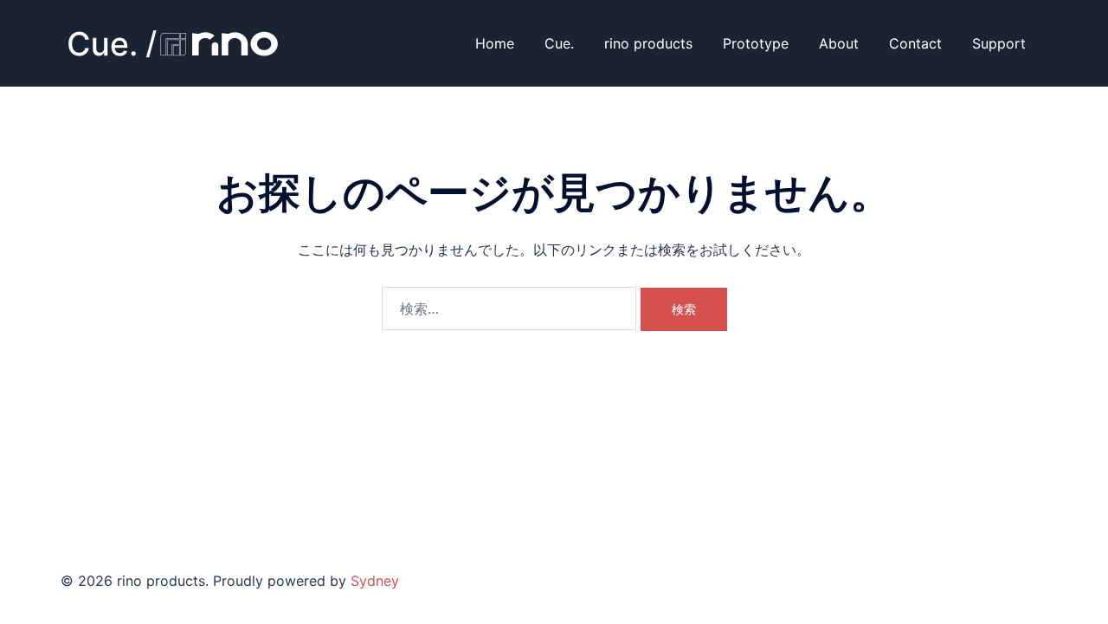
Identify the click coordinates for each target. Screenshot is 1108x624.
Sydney (375, 580)
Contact (915, 43)
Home (494, 43)
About (839, 43)
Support (999, 43)
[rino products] (173, 41)
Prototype (756, 43)
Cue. (559, 43)
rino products (648, 43)
